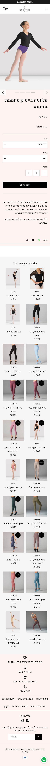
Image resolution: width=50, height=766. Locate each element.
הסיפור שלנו (42, 699)
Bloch (40, 126)
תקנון (6, 706)
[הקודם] (47, 92)
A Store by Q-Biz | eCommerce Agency (32, 750)
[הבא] (3, 92)
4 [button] (17, 92)
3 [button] (22, 92)
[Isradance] (25, 9)
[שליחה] (38, 737)
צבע (45, 138)
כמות (45, 167)
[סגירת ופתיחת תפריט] (46, 8)
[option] (25, 52)
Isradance (16, 749)
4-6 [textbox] (44, 158)
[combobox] (25, 144)
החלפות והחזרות (38, 706)
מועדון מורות (8, 699)
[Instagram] (22, 720)
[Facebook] (27, 720)
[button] (40, 107)
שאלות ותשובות (19, 706)
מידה (45, 152)
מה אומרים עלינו (25, 699)
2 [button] (27, 92)
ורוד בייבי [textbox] (41, 144)
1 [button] (33, 92)
